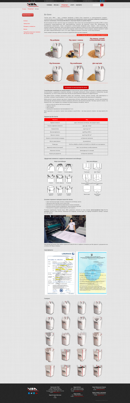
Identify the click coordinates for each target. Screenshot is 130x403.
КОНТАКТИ (79, 5)
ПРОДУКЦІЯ (64, 5)
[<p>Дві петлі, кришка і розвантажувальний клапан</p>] (97, 323)
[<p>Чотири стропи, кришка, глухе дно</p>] (81, 370)
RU (32, 1)
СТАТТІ (72, 5)
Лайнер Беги (27, 23)
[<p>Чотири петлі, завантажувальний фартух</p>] (97, 339)
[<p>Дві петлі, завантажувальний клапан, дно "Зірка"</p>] (49, 323)
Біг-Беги (26, 20)
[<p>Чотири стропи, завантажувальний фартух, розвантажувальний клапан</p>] (81, 355)
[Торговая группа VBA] (33, 5)
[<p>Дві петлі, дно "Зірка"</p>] (97, 308)
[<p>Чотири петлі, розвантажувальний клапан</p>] (81, 339)
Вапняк (25, 29)
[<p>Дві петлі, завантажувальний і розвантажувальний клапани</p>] (81, 323)
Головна (24, 9)
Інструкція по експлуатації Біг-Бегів (76, 87)
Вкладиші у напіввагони (29, 26)
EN (34, 1)
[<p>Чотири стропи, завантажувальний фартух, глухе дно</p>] (49, 370)
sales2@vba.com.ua (101, 389)
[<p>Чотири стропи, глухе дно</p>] (65, 355)
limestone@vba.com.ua (79, 396)
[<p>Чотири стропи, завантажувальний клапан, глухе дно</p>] (65, 370)
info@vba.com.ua (56, 392)
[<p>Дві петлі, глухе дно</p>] (81, 308)
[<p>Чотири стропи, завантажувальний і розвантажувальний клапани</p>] (97, 355)
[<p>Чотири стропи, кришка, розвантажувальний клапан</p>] (97, 370)
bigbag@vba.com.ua (78, 391)
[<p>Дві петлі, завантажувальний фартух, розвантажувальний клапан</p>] (49, 339)
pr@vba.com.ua (100, 395)
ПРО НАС (56, 5)
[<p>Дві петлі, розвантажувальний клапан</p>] (65, 323)
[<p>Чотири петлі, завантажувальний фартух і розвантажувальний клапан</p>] (49, 355)
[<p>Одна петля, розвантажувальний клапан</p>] (65, 308)
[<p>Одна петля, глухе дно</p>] (49, 308)
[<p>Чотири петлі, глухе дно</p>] (65, 339)
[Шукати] (101, 5)
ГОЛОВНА (49, 5)
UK (29, 1)
